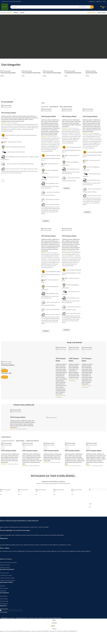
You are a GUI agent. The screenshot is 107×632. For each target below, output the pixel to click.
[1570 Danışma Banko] (88, 109)
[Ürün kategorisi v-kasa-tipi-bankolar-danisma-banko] (32, 73)
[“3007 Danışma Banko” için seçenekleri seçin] (88, 448)
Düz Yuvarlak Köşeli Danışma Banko (52, 246)
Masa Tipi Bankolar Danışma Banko (90, 129)
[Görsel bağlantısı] (11, 610)
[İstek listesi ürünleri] (97, 7)
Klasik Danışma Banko (5, 567)
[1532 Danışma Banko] (46, 228)
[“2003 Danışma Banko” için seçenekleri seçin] (12, 414)
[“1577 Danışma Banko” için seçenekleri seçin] (83, 352)
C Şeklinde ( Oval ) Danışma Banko (7, 580)
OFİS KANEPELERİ (4, 603)
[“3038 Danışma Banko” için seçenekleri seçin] (45, 448)
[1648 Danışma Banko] (74, 347)
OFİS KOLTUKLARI (4, 601)
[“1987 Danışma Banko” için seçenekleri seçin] (57, 352)
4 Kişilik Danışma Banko (70, 241)
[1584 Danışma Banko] (46, 109)
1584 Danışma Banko (48, 116)
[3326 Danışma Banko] (70, 443)
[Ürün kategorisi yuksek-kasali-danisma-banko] (10, 73)
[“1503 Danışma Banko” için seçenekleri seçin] (3, 181)
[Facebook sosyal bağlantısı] (79, 1)
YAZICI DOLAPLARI (4, 588)
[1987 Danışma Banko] (61, 347)
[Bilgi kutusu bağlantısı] (52, 523)
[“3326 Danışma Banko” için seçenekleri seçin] (67, 448)
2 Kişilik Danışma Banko (6, 116)
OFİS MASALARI (3, 596)
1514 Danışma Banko (69, 236)
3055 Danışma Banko (8, 451)
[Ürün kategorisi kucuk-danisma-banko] (96, 73)
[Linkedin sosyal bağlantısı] (85, 1)
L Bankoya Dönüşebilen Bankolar (93, 128)
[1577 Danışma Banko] (87, 347)
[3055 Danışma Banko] (6, 443)
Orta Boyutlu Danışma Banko (17, 121)
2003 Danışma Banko (17, 417)
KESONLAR (2, 586)
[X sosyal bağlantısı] (81, 1)
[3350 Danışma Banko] (27, 443)
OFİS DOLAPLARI (4, 598)
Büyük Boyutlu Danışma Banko (11, 118)
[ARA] (92, 7)
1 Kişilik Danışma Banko (67, 120)
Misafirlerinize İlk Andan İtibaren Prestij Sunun (53, 481)
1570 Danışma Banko (90, 116)
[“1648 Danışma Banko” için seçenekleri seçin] (70, 352)
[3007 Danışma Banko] (91, 443)
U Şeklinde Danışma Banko (6, 575)
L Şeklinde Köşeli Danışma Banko (33, 455)
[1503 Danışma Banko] (6, 105)
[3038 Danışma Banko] (49, 443)
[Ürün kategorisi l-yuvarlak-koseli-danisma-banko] (75, 73)
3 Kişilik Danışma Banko (17, 116)
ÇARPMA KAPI (3, 591)
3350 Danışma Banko (29, 451)
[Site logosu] (4, 6)
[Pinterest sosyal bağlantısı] (83, 1)
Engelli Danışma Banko (5, 565)
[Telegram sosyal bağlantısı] (86, 1)
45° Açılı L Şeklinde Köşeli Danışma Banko (31, 457)
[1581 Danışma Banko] (67, 109)
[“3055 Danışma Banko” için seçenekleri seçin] (3, 448)
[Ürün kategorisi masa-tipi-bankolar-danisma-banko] (53, 73)
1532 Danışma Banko (48, 236)
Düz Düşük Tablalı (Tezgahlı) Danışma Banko (18, 119)
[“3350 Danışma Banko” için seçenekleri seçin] (24, 448)
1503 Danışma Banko (8, 113)
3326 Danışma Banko (72, 451)
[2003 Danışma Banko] (15, 410)
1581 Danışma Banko (69, 116)
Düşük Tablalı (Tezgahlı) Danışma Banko (27, 118)
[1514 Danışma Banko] (67, 228)
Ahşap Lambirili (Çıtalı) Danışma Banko (30, 459)
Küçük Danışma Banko (74, 123)
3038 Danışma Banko (51, 451)
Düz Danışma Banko (45, 126)
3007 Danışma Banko (93, 451)
